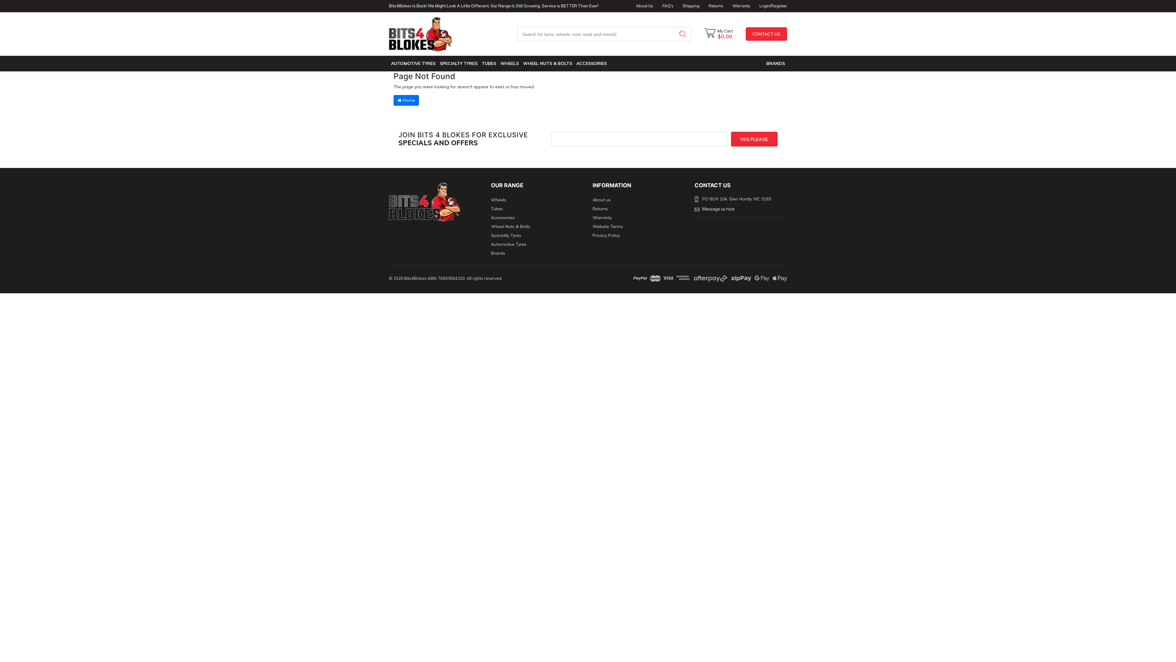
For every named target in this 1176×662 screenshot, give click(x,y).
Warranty (741, 5)
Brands (498, 253)
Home (408, 100)
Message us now (718, 209)
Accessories (591, 63)
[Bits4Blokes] (435, 34)
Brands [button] (775, 63)
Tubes (489, 63)
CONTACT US (766, 34)
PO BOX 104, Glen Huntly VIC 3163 (736, 199)
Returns (716, 5)
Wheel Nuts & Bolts (547, 63)
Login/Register (773, 5)
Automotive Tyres (413, 63)
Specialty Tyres (458, 63)
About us (602, 200)
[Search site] (683, 34)
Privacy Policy (606, 235)
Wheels (509, 63)
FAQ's (667, 5)
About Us (644, 5)
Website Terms (608, 226)
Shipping (691, 5)
